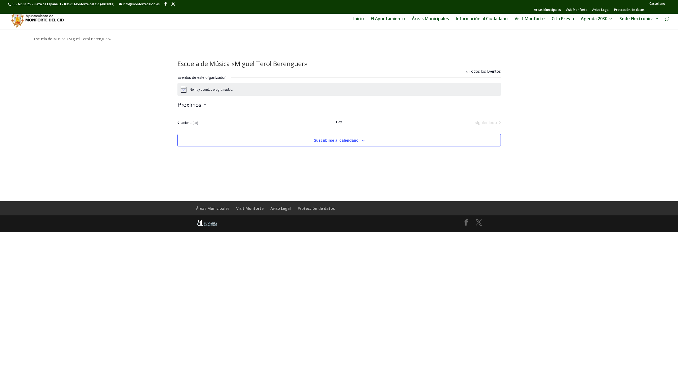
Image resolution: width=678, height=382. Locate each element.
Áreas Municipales (547, 10)
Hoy (339, 122)
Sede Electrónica (636, 19)
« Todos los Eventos (483, 71)
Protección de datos (629, 10)
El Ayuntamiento (388, 19)
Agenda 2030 (594, 19)
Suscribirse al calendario (336, 140)
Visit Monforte (576, 10)
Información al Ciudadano (482, 19)
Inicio (358, 19)
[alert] (339, 89)
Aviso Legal (600, 10)
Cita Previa (563, 19)
